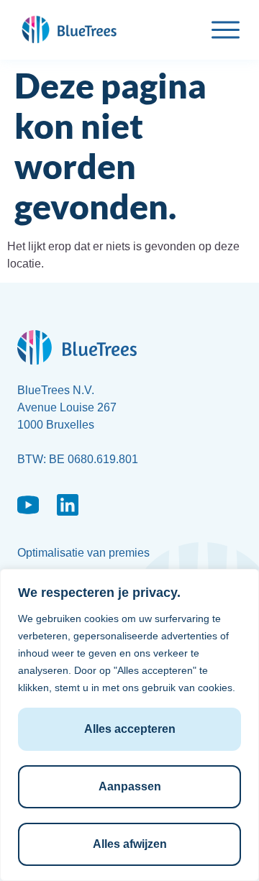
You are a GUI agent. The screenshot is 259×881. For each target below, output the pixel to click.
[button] (225, 32)
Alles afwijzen (130, 844)
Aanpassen (130, 786)
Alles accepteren (130, 729)
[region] (129, 725)
